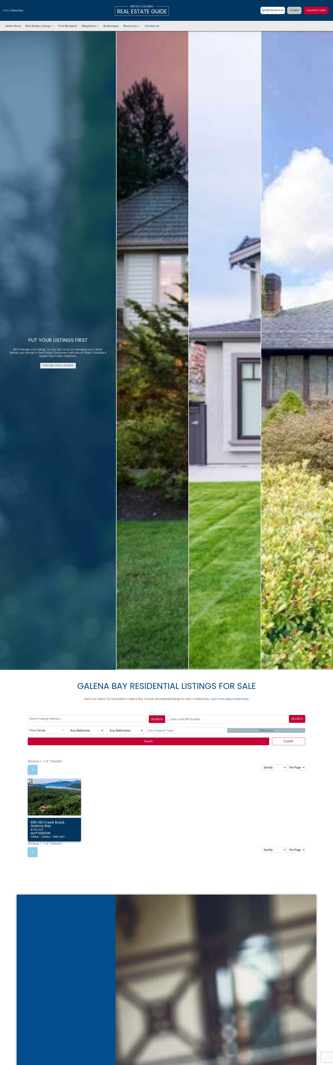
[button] (39, 26)
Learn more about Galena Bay (230, 699)
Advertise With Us (273, 10)
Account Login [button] (316, 10)
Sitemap (294, 10)
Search (157, 719)
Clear (288, 741)
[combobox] (87, 718)
